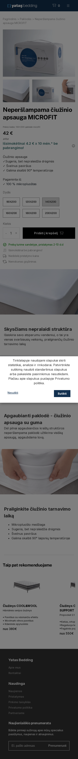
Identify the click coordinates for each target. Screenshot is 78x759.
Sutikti (62, 393)
